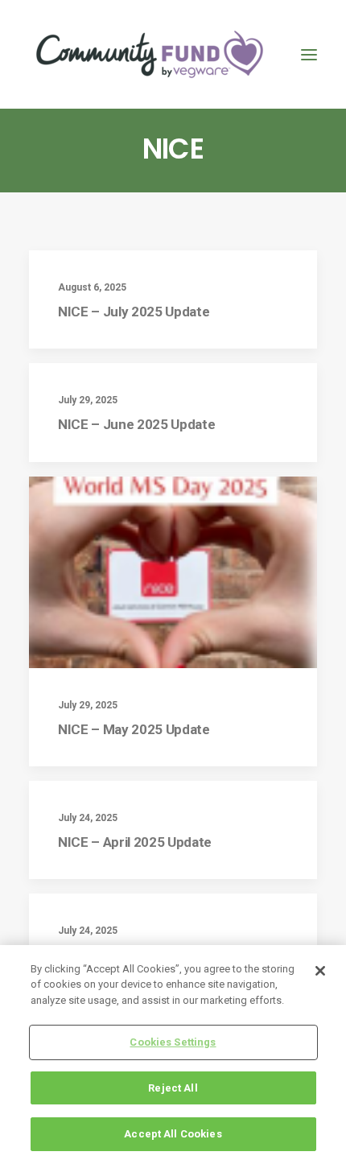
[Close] (320, 971)
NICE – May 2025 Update (134, 729)
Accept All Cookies (172, 1134)
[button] (309, 54)
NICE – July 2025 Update (133, 311)
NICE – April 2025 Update (135, 842)
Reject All (172, 1088)
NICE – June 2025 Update (136, 424)
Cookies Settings (173, 1042)
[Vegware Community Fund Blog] (149, 54)
